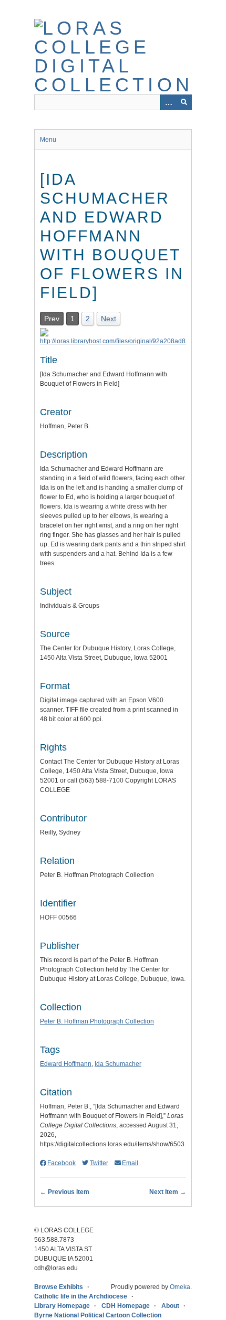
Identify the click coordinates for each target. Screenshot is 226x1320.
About (170, 1306)
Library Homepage (62, 1306)
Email (130, 1163)
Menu (48, 139)
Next (108, 318)
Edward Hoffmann (65, 1064)
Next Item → (167, 1192)
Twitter (99, 1163)
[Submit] (184, 102)
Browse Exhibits (58, 1287)
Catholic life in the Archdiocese (80, 1296)
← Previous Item (64, 1192)
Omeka (180, 1287)
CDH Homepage (125, 1306)
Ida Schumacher (118, 1064)
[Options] (168, 102)
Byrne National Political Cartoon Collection (97, 1315)
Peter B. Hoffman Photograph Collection (97, 1021)
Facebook (61, 1163)
